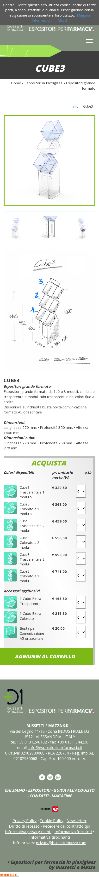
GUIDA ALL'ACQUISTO (73, 790)
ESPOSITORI (39, 790)
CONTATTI (38, 795)
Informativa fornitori (73, 831)
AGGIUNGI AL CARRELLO (45, 656)
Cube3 (88, 106)
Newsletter (77, 820)
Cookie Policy (51, 820)
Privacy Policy (24, 820)
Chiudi (63, 20)
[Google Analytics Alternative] (9, 874)
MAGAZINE (61, 795)
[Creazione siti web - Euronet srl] (49, 808)
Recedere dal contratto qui (66, 826)
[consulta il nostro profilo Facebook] (41, 776)
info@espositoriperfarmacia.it (55, 747)
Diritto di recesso (24, 826)
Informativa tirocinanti (49, 837)
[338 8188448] (57, 776)
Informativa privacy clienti (28, 831)
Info (75, 106)
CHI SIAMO (15, 790)
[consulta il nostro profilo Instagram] (49, 776)
